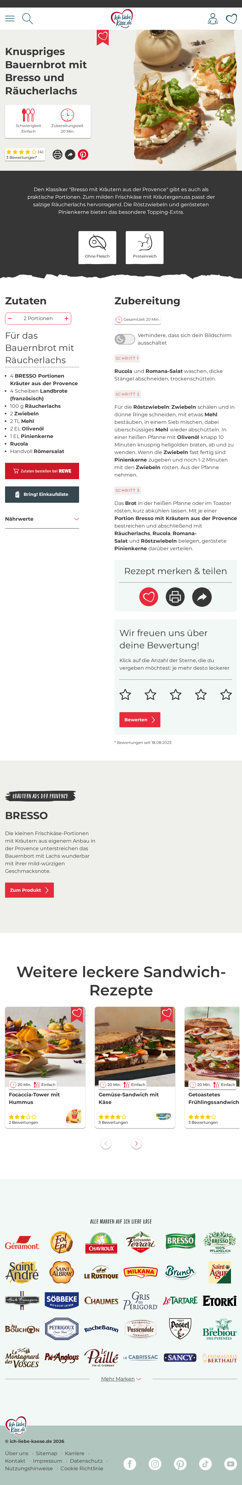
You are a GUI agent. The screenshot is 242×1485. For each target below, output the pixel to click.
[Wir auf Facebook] (130, 1465)
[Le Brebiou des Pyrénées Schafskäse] (220, 1329)
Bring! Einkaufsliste (46, 494)
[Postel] (180, 1329)
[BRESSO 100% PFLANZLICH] (219, 1242)
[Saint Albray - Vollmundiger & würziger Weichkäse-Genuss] (61, 1272)
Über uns (17, 1453)
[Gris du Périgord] (141, 1301)
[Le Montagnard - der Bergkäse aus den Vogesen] (22, 1358)
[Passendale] (141, 1329)
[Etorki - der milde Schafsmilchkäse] (220, 1300)
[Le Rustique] (101, 1272)
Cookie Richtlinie (81, 1468)
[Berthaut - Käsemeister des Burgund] (220, 1358)
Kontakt (16, 1461)
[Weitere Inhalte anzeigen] (136, 1143)
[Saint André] (22, 1272)
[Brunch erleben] (180, 1272)
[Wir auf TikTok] (205, 1465)
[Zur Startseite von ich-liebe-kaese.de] (121, 18)
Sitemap (47, 1453)
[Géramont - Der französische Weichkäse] (22, 1242)
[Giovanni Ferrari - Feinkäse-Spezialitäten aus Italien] (141, 1242)
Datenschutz (87, 1461)
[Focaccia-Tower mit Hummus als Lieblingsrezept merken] (77, 1014)
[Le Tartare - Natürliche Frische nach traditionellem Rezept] (180, 1301)
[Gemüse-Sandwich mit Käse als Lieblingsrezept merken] (167, 1014)
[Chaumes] (101, 1301)
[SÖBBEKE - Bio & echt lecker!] (61, 1301)
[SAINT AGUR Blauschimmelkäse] (220, 1272)
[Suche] (27, 18)
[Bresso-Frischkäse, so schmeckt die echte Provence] (180, 1242)
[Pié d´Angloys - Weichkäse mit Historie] (61, 1357)
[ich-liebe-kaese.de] (16, 1425)
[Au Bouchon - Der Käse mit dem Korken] (22, 1329)
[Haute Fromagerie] (22, 1300)
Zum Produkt (25, 890)
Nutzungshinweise (29, 1468)
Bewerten (135, 720)
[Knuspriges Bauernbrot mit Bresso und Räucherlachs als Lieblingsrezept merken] (103, 38)
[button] (70, 154)
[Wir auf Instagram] (155, 1465)
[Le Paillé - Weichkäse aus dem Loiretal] (101, 1357)
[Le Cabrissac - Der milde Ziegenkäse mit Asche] (141, 1357)
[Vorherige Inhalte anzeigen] (106, 1143)
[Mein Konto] (212, 18)
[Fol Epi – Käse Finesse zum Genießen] (61, 1242)
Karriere (75, 1453)
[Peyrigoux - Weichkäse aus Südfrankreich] (61, 1329)
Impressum (48, 1461)
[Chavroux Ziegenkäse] (101, 1242)
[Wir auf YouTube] (230, 1465)
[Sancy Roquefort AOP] (180, 1358)
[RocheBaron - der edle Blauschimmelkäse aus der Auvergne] (101, 1329)
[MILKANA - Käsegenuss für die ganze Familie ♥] (141, 1272)
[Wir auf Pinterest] (180, 1465)
